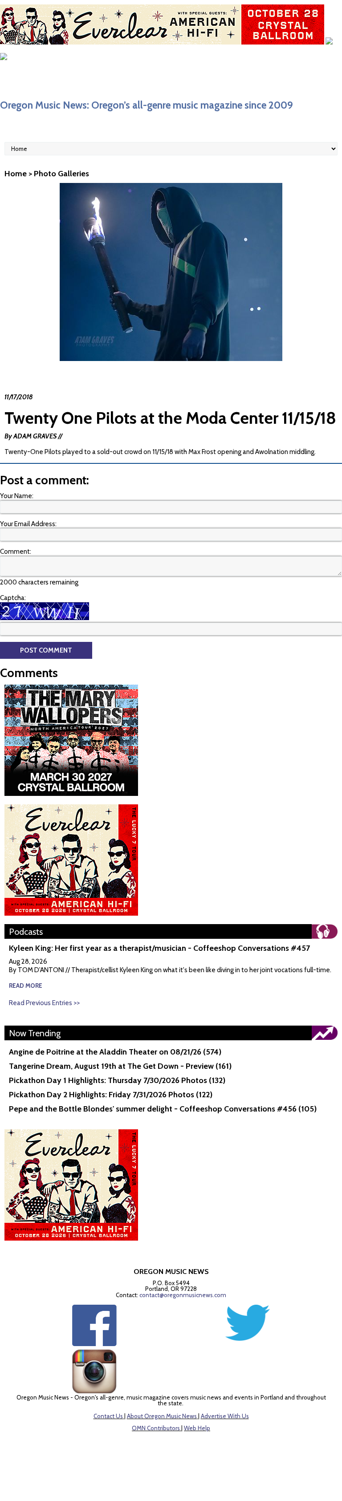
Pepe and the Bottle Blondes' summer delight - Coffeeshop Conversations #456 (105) (163, 1109)
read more (25, 985)
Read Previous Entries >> (44, 1003)
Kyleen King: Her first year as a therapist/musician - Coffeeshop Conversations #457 (159, 948)
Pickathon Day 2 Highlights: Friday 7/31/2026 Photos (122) (110, 1094)
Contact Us (108, 1416)
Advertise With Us (225, 1416)
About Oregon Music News (162, 1416)
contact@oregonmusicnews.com (182, 1294)
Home (15, 173)
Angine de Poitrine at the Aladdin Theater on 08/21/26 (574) (115, 1052)
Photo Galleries (61, 173)
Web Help (197, 1428)
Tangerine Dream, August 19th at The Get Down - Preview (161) (120, 1066)
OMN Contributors (156, 1428)
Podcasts (26, 931)
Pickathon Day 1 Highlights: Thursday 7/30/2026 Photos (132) (117, 1080)
